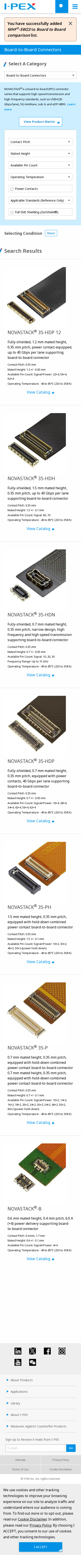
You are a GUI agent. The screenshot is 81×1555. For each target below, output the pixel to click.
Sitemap (20, 1460)
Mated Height (20, 153)
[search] (61, 6)
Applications (19, 1391)
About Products (22, 1380)
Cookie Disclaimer (60, 1469)
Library (15, 1403)
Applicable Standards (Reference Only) (37, 200)
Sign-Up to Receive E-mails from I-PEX (32, 1439)
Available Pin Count (24, 165)
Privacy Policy (60, 1460)
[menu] (75, 6)
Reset (51, 233)
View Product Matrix (39, 122)
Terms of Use (20, 1469)
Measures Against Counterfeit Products (39, 1426)
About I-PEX (19, 1415)
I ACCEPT (40, 1547)
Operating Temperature (27, 177)
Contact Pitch (20, 142)
